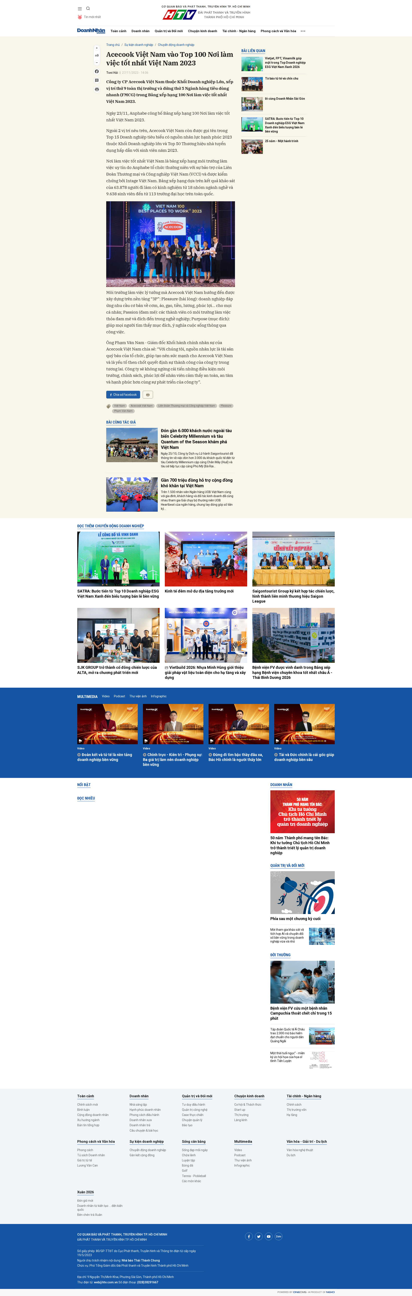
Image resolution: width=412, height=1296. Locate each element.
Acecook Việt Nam (142, 405)
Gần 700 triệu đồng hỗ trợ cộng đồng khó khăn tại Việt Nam (197, 483)
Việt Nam (119, 405)
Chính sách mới (87, 1104)
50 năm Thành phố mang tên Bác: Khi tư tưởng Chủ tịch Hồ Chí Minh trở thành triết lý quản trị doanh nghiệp (300, 845)
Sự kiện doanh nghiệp (138, 45)
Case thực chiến (192, 1115)
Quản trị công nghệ (194, 1109)
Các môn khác (191, 1181)
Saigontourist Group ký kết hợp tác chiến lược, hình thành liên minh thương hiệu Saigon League (293, 596)
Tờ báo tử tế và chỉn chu (281, 78)
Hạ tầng (292, 1115)
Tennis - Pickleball (194, 1176)
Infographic (159, 696)
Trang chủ (113, 45)
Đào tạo (187, 1125)
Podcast (119, 696)
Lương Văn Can (87, 1165)
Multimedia (87, 696)
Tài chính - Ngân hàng (239, 31)
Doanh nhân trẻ (140, 1125)
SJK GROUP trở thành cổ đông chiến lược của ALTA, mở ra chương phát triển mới (117, 670)
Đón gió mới (85, 1200)
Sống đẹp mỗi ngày (195, 1150)
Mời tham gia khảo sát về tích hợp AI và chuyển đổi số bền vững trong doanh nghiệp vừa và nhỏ (287, 935)
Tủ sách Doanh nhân (91, 1155)
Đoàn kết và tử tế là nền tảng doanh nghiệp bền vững (104, 757)
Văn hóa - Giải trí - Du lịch (307, 1142)
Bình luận (83, 1109)
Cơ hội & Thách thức (247, 1104)
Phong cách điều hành (144, 1115)
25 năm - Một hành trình (281, 141)
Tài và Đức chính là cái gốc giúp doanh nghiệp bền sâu (304, 757)
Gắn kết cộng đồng (142, 1155)
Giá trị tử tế (84, 1160)
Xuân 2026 (85, 1192)
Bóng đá (187, 1165)
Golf (185, 1170)
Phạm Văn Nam (123, 410)
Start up (239, 1109)
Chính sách (294, 1104)
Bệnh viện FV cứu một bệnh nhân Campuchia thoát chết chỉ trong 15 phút (301, 1013)
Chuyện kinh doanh (202, 31)
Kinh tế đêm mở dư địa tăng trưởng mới (199, 591)
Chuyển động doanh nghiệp (176, 45)
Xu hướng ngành (88, 1120)
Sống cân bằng (194, 1142)
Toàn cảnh (118, 31)
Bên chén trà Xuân (89, 1214)
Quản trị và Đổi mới (169, 31)
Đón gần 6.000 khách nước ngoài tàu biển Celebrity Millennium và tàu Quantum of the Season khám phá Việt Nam (196, 439)
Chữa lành (189, 1155)
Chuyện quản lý (192, 1120)
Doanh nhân (141, 31)
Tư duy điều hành (193, 1104)
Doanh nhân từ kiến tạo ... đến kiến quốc (100, 1207)
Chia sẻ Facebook (125, 394)
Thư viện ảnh (138, 696)
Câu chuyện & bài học (144, 1130)
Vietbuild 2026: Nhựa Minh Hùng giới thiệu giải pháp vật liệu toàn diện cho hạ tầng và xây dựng (205, 672)
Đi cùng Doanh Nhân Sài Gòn (285, 98)
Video (106, 696)
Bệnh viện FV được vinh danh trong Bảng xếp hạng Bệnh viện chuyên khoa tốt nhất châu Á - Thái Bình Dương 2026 (292, 672)
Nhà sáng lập (138, 1104)
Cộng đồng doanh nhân (93, 1115)
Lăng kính (240, 1120)
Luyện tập (188, 1160)
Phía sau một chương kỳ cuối (295, 918)
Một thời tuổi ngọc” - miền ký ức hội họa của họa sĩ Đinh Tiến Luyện (287, 1057)
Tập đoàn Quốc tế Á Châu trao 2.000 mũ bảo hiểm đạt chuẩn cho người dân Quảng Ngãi (287, 1035)
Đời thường (280, 955)
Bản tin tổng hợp (88, 1125)
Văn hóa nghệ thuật (300, 1150)
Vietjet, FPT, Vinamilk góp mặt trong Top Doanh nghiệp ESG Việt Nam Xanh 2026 (285, 62)
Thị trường (241, 1115)
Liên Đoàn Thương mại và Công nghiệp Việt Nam (186, 405)
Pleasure (226, 405)
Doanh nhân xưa (141, 1120)
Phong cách (85, 1150)
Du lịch (291, 1155)
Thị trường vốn (296, 1109)
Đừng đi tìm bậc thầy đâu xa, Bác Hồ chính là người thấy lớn (236, 757)
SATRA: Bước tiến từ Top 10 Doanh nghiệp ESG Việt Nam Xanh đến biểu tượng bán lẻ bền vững (284, 125)
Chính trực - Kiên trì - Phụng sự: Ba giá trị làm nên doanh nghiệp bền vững (172, 759)
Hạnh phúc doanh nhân (145, 1109)
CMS (299, 1292)
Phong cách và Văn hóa (278, 31)
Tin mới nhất (92, 17)
